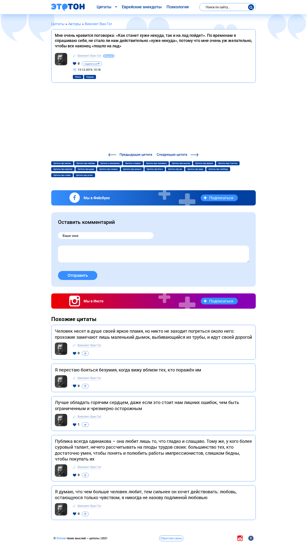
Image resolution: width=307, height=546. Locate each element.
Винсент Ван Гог (89, 55)
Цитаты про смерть (108, 169)
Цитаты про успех (84, 175)
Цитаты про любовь (85, 163)
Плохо (78, 77)
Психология (178, 6)
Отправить (78, 275)
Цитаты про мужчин (62, 169)
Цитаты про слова (62, 175)
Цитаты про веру (195, 169)
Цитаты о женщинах (110, 163)
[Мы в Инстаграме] (240, 538)
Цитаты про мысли (181, 163)
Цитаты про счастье (227, 163)
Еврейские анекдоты (142, 6)
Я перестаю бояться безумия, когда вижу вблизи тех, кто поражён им (128, 370)
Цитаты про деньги (132, 169)
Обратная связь (171, 538)
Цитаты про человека (156, 163)
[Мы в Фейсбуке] (251, 538)
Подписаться (221, 197)
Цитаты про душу (86, 169)
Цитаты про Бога (155, 169)
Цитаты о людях (133, 163)
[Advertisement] (153, 118)
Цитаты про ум (175, 169)
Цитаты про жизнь (62, 163)
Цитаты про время (204, 163)
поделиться (91, 64)
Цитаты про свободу (218, 169)
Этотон (61, 538)
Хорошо (90, 77)
